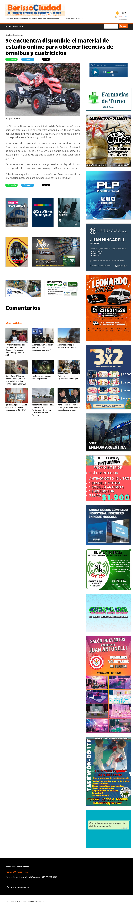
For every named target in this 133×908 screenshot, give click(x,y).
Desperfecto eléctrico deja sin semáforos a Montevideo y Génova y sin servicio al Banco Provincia (43, 410)
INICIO (8, 26)
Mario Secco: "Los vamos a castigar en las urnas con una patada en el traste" (68, 407)
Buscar (123, 26)
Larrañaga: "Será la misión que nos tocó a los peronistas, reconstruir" (42, 347)
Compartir (12, 59)
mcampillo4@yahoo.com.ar (16, 872)
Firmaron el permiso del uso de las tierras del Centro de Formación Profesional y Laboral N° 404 (15, 350)
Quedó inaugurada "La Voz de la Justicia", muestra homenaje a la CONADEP (16, 407)
